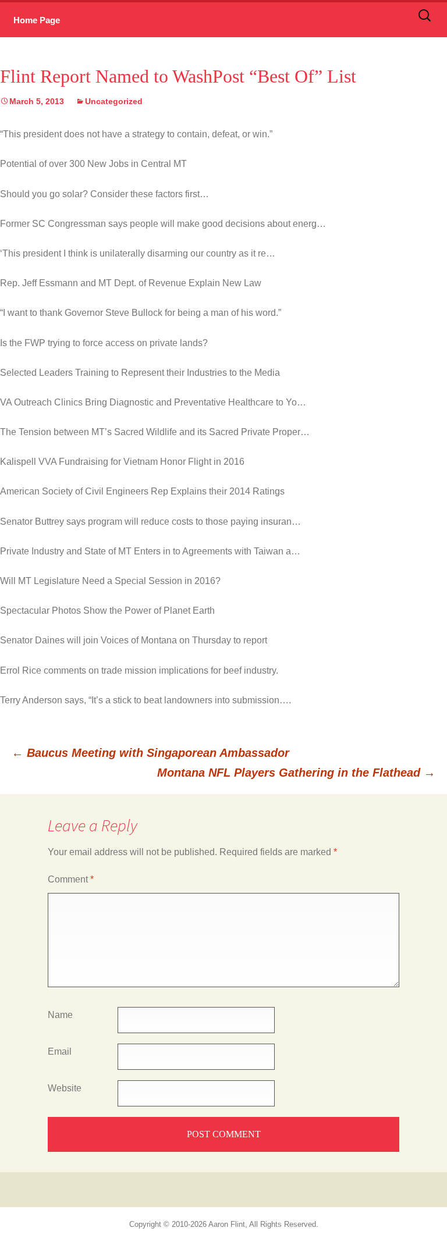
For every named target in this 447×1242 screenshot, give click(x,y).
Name (60, 1015)
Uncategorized (114, 101)
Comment (71, 879)
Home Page (36, 20)
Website (64, 1088)
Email (60, 1051)
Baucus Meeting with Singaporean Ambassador (150, 752)
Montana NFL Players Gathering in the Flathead (296, 772)
